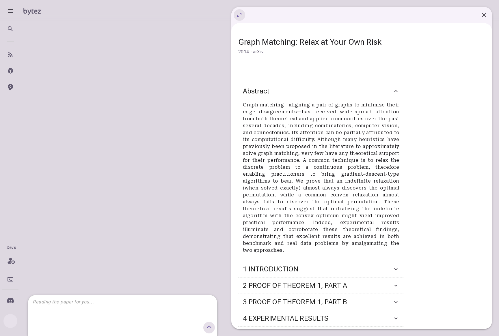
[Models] (10, 71)
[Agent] (10, 87)
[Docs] (10, 279)
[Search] (10, 29)
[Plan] (10, 261)
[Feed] (10, 54)
